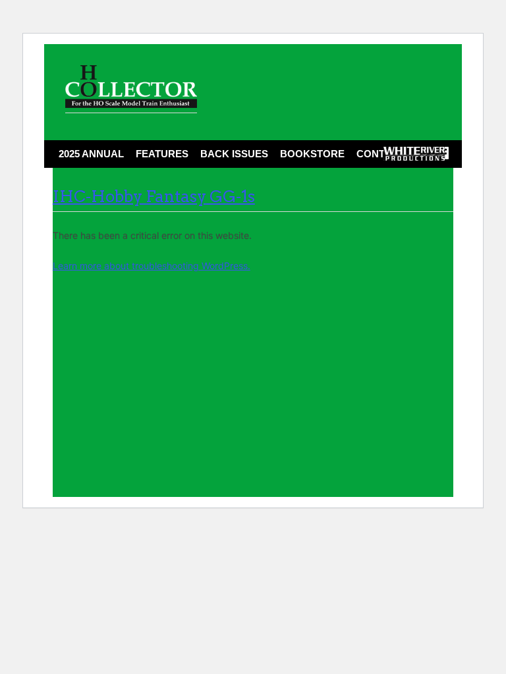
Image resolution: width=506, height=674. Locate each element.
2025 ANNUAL (91, 153)
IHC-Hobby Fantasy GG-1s (154, 196)
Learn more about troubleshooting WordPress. (151, 265)
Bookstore (312, 153)
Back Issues (234, 153)
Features (162, 153)
